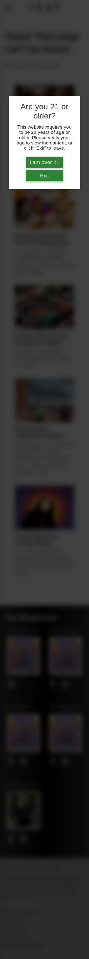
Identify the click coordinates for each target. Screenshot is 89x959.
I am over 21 (44, 162)
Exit (44, 176)
